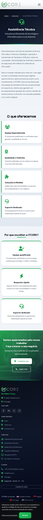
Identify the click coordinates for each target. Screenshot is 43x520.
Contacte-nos (23, 361)
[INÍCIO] (39, 4)
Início (6, 16)
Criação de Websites (11, 451)
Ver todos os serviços (12, 459)
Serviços (15, 16)
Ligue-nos (23, 369)
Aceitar (25, 515)
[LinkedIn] (9, 411)
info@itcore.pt (15, 398)
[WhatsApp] (14, 411)
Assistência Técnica (11, 443)
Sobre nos (7, 425)
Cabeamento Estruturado (13, 439)
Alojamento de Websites (13, 447)
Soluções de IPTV (10, 455)
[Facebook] (3, 411)
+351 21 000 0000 (10, 469)
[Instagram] (19, 411)
